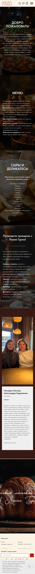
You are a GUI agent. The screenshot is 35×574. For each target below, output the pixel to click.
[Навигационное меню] (31, 3)
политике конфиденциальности (9, 571)
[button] (19, 3)
